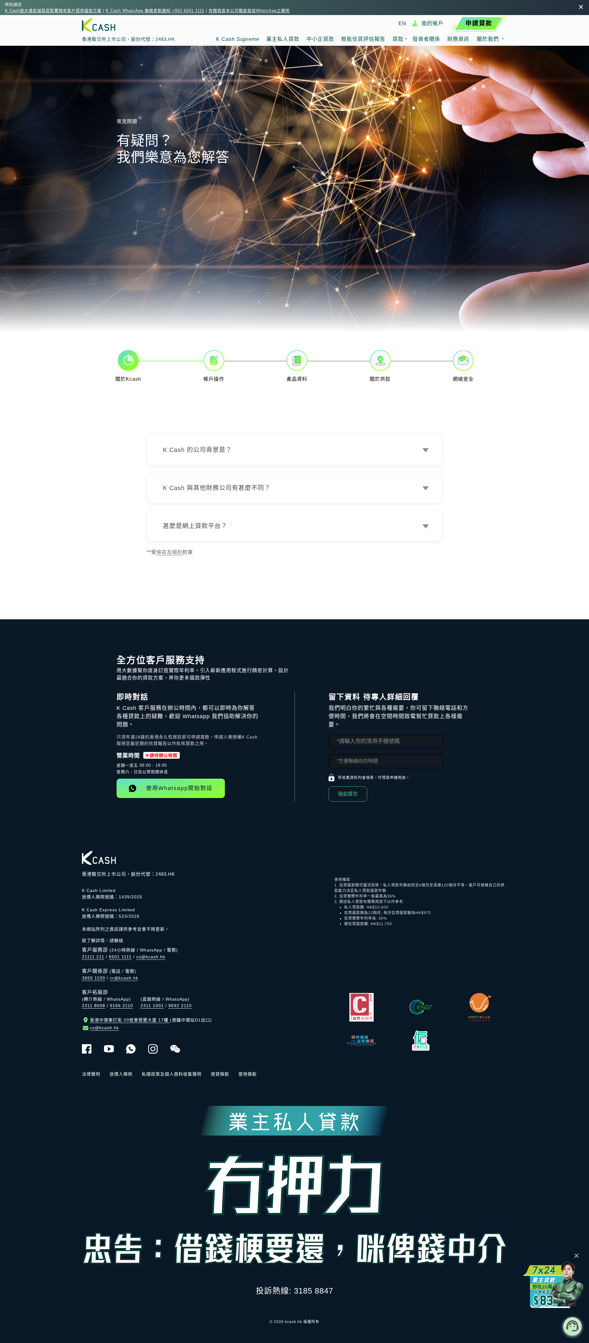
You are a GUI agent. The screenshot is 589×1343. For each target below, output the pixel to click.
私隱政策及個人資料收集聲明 (172, 1074)
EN (402, 23)
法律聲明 (91, 1074)
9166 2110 (121, 1005)
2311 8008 (93, 1005)
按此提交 (348, 793)
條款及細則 (169, 552)
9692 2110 (180, 1005)
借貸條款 (220, 1074)
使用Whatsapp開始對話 (179, 788)
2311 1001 (152, 1005)
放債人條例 (121, 1074)
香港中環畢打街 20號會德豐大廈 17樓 (151, 1020)
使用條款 (247, 1074)
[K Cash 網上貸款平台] (128, 25)
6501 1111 (120, 956)
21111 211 (93, 956)
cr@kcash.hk (124, 977)
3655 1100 (93, 977)
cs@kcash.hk (150, 956)
